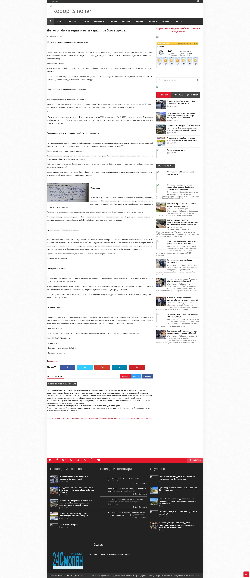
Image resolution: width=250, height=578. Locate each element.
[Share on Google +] (102, 367)
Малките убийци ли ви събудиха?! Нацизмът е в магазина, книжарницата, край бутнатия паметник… (176, 525)
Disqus (136, 376)
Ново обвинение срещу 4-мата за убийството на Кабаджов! (182, 280)
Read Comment (140, 483)
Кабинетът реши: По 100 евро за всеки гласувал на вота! (181, 205)
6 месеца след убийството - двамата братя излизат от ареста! (182, 299)
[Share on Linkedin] (119, 367)
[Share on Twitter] (85, 367)
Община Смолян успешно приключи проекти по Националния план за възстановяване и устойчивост (183, 127)
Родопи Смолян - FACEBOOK (59, 418)
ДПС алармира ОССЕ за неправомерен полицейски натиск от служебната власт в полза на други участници (182, 223)
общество (53, 361)
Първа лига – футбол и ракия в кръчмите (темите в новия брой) (182, 139)
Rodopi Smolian (55, 576)
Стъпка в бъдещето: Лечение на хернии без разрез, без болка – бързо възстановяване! (181, 187)
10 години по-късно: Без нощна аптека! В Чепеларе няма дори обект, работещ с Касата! (181, 115)
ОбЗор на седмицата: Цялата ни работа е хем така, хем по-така (181, 242)
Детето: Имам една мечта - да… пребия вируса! (87, 30)
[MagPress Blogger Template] (79, 11)
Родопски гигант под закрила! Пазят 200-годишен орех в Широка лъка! (177, 478)
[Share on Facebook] (67, 367)
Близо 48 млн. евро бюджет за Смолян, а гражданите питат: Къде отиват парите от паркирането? (178, 501)
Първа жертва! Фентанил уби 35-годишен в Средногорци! (182, 102)
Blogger (125, 376)
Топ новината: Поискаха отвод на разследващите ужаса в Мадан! (182, 332)
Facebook (147, 376)
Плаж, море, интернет (176, 150)
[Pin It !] (137, 367)
